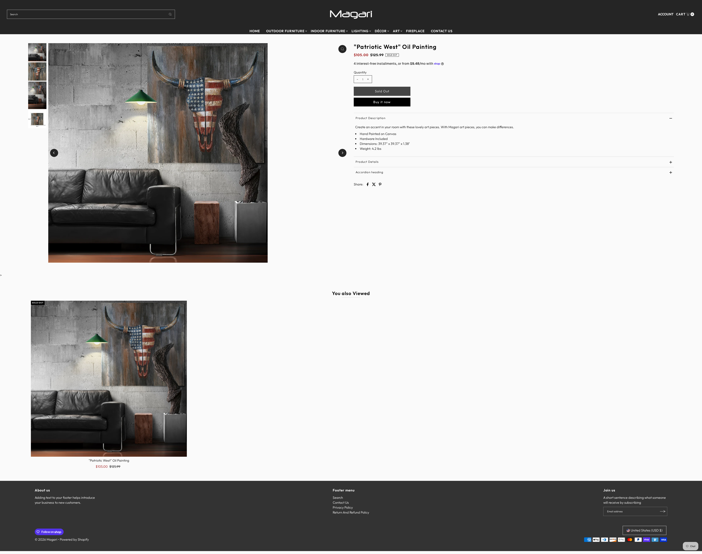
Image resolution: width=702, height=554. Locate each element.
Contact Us (341, 502)
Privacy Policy (343, 507)
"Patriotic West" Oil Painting (109, 460)
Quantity (360, 72)
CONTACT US (441, 31)
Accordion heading (369, 172)
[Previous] (54, 153)
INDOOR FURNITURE (328, 31)
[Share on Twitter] (374, 184)
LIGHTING (360, 31)
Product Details (367, 162)
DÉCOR (381, 31)
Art (396, 31)
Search (338, 497)
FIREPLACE (415, 31)
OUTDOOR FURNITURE (285, 31)
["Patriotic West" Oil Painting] (109, 379)
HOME (255, 31)
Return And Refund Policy (351, 512)
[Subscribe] (662, 511)
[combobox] (91, 14)
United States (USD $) (647, 530)
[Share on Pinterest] (380, 184)
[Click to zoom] (342, 49)
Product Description (371, 118)
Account (665, 14)
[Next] (342, 153)
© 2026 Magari (46, 539)
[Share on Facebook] (367, 184)
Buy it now (382, 102)
